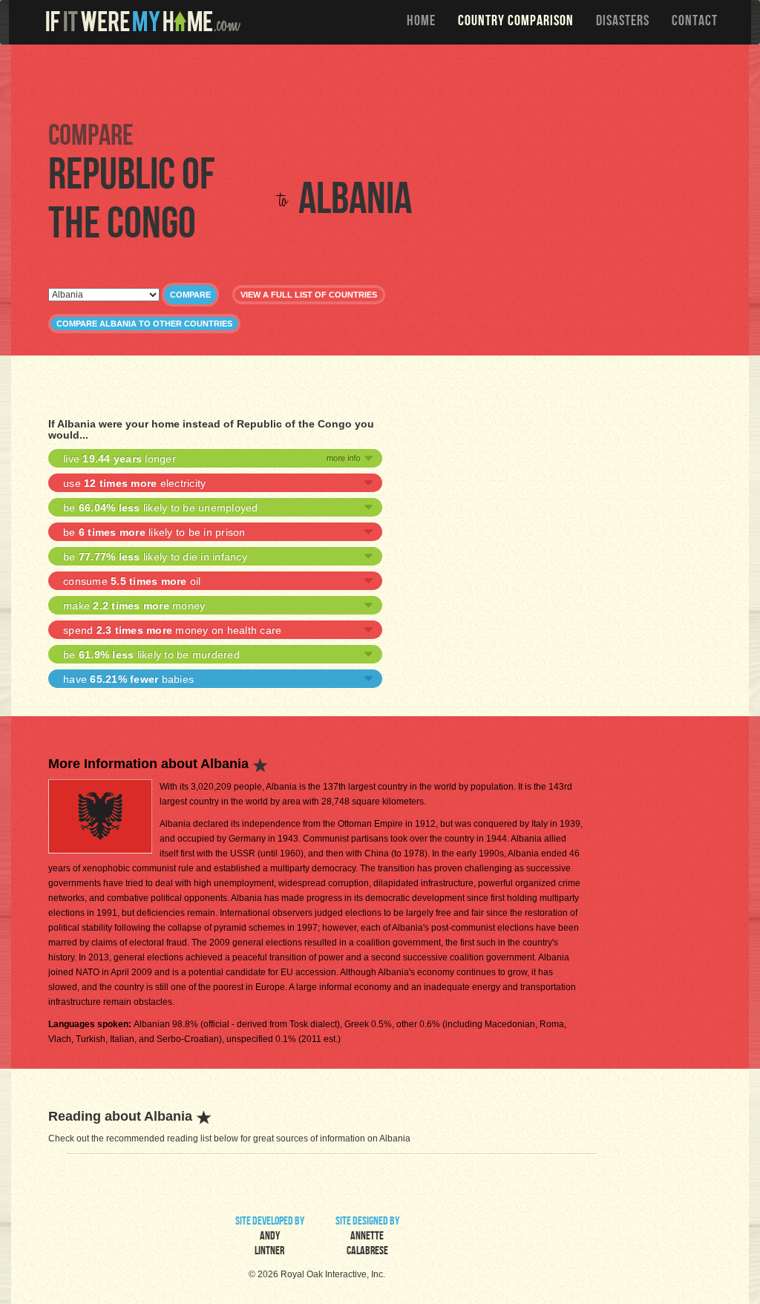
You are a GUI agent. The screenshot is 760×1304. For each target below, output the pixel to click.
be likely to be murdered (151, 655)
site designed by (367, 1237)
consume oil (132, 581)
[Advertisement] (384, 81)
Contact (695, 22)
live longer (119, 459)
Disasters (622, 22)
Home (421, 22)
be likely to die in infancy (155, 557)
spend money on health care (172, 630)
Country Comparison (516, 22)
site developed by (269, 1237)
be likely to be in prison (154, 532)
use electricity (134, 483)
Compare (190, 294)
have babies (128, 679)
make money (134, 606)
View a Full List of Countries (308, 294)
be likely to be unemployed (160, 508)
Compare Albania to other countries (144, 323)
